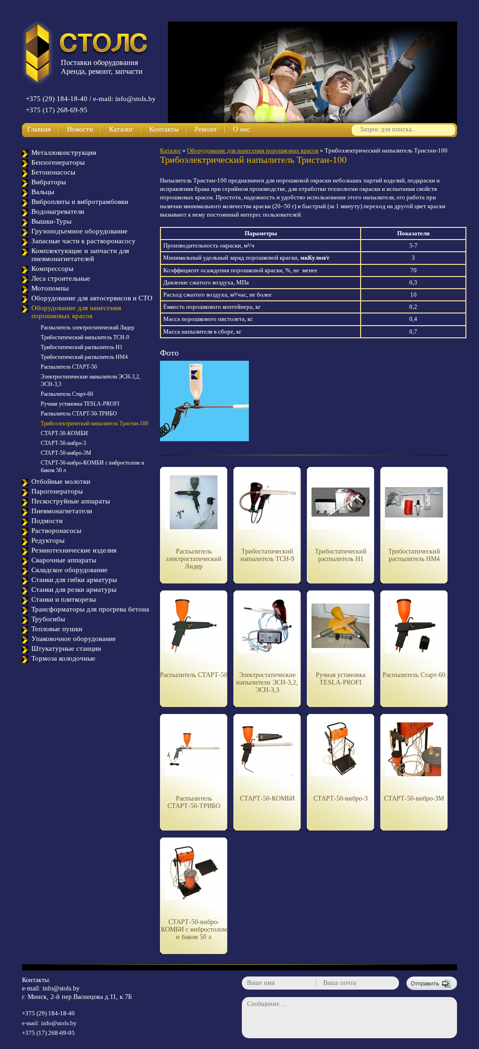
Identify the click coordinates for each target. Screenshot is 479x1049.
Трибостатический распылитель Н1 (82, 347)
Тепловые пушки (56, 629)
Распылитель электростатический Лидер (87, 327)
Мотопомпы (50, 288)
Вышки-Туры (51, 221)
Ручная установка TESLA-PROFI (80, 404)
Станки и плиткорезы (63, 599)
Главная (39, 129)
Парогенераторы (57, 491)
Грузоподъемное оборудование (79, 231)
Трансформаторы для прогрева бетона (90, 609)
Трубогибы (48, 619)
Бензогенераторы (58, 162)
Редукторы (48, 540)
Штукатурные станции (66, 648)
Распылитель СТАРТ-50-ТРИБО (79, 413)
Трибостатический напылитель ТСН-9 (85, 337)
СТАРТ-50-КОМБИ (64, 433)
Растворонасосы (56, 530)
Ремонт (206, 129)
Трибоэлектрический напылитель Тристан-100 (94, 423)
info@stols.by (61, 988)
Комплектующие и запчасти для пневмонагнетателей (80, 254)
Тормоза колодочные (63, 658)
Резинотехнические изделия (73, 550)
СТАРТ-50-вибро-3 (63, 443)
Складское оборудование (69, 570)
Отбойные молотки (60, 481)
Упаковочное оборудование (73, 638)
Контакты (164, 129)
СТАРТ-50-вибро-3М (66, 453)
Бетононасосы (53, 172)
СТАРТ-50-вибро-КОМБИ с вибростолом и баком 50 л (194, 929)
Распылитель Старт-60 (67, 394)
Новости (80, 129)
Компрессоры (52, 268)
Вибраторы (48, 182)
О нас (241, 129)
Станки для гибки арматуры (74, 579)
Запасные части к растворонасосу (83, 241)
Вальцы (42, 192)
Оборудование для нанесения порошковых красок (76, 312)
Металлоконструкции (63, 152)
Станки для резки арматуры (73, 589)
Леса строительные (60, 278)
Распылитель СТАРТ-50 (69, 367)
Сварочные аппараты (63, 560)
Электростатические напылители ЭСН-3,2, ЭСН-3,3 (267, 682)
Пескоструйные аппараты (70, 501)
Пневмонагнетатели (61, 511)
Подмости (47, 520)
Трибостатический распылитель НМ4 (84, 357)
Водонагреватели (57, 211)
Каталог (121, 129)
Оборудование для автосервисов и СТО (91, 298)
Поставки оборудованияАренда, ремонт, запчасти (102, 66)
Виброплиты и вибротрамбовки (79, 201)
